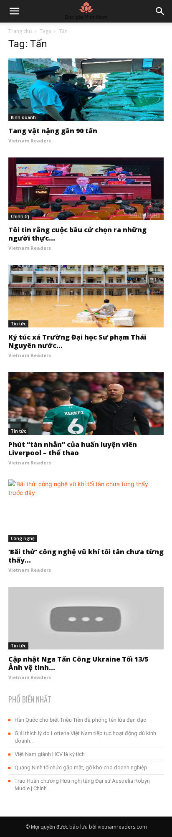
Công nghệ (23, 538)
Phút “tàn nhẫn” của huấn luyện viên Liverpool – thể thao (72, 448)
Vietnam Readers (29, 140)
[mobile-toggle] (14, 11)
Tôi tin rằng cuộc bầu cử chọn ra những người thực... (77, 234)
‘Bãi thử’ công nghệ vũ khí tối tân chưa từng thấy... (86, 556)
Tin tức (18, 324)
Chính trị (20, 216)
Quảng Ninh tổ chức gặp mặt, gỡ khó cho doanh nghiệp (81, 767)
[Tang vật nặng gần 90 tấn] (86, 89)
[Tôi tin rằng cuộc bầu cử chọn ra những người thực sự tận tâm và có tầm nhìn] (86, 188)
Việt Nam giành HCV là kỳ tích (50, 754)
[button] (160, 11)
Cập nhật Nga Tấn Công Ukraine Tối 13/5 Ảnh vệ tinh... (78, 663)
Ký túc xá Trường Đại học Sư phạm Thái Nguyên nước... (77, 341)
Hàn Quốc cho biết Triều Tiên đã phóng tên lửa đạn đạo (81, 720)
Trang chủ (20, 31)
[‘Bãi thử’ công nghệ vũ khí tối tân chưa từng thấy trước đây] (86, 510)
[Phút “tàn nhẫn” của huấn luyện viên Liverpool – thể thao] (86, 403)
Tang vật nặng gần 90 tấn (52, 130)
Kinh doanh (23, 117)
